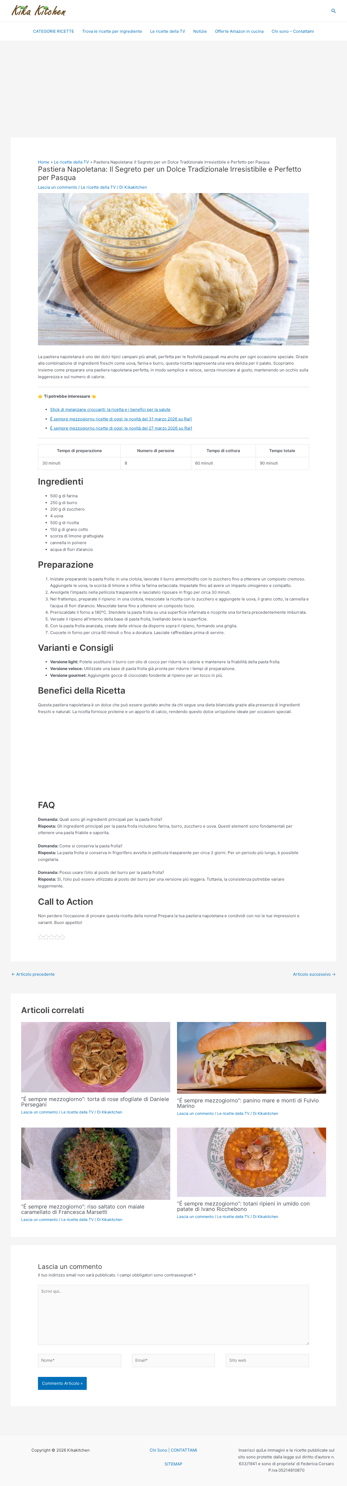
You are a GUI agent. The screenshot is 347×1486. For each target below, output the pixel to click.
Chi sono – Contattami (293, 31)
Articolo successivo (314, 974)
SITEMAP (173, 1464)
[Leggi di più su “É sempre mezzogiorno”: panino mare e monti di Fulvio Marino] (251, 1057)
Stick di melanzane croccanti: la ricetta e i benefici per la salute (110, 409)
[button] (333, 11)
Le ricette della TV (167, 31)
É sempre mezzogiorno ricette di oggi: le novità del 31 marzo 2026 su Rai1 (121, 419)
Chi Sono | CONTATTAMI (173, 1450)
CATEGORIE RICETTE (53, 31)
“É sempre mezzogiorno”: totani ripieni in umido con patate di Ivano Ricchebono (243, 1206)
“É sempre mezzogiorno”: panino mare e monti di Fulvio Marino (248, 1103)
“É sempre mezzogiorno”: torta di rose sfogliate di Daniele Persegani (95, 1102)
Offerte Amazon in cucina (239, 31)
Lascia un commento (57, 187)
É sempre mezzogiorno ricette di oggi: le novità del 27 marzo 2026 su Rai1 (121, 428)
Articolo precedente (33, 974)
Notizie (200, 31)
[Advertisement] (173, 97)
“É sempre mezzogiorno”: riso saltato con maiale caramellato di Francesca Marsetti (82, 1209)
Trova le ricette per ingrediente (112, 31)
